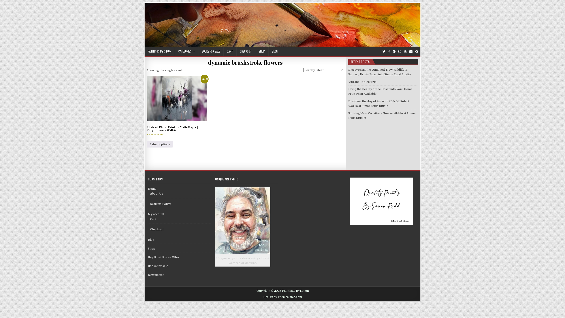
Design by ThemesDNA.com (282, 297)
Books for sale (211, 51)
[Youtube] (405, 52)
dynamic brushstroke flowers (245, 62)
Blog (275, 51)
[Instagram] (399, 52)
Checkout (246, 51)
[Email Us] (410, 52)
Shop (262, 51)
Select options (160, 144)
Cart (230, 51)
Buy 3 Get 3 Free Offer (163, 257)
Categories (185, 51)
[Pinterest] (394, 52)
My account (156, 214)
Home (152, 188)
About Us (156, 193)
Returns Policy (160, 204)
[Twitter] (383, 52)
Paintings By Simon (159, 51)
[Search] (416, 52)
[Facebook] (389, 52)
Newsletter (156, 274)
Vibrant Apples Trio (362, 81)
